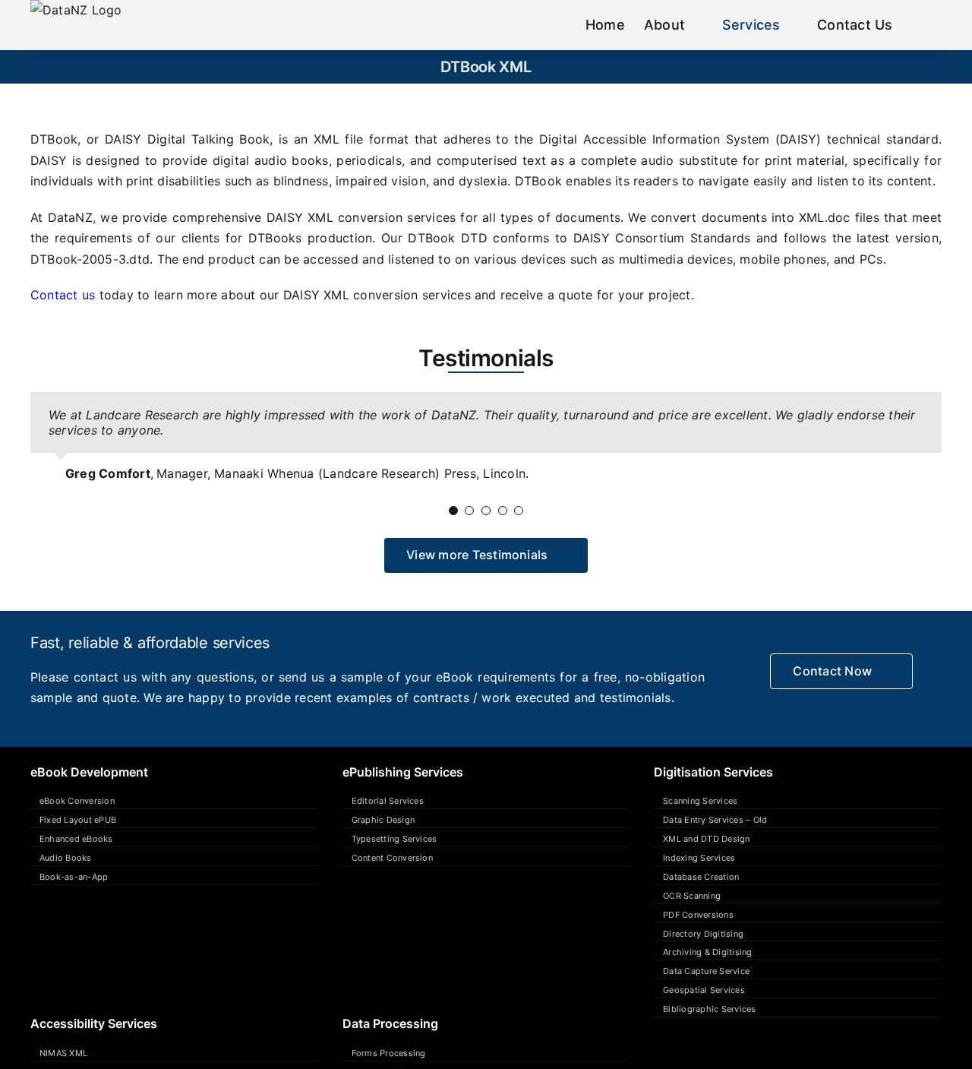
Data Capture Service (706, 971)
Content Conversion (392, 857)
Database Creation (701, 876)
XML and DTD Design (706, 838)
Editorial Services (388, 800)
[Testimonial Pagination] (453, 510)
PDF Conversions (698, 914)
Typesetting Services (394, 838)
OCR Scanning (692, 895)
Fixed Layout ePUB (77, 819)
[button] (917, 25)
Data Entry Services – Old (715, 819)
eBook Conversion (77, 800)
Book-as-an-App (73, 876)
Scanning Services (700, 800)
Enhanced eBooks (76, 838)
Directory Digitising (703, 933)
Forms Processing (389, 1053)
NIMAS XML (63, 1053)
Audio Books (65, 857)
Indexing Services (699, 857)
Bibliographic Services (709, 1009)
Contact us (62, 294)
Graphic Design (383, 819)
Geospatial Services (704, 990)
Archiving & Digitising (707, 952)
